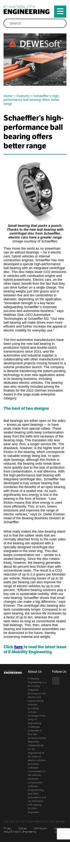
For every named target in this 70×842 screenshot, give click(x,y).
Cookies (22, 828)
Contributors (40, 828)
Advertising (60, 828)
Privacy (8, 828)
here (19, 646)
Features (23, 96)
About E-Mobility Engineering (20, 831)
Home (8, 96)
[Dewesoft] (35, 59)
